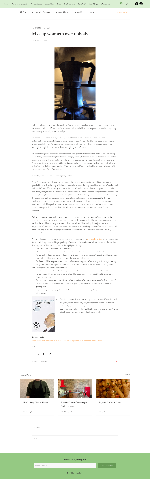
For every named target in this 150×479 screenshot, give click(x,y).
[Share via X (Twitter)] (38, 354)
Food (34, 346)
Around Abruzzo (63, 12)
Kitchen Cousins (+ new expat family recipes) (74, 404)
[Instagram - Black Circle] (141, 3)
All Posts (23, 12)
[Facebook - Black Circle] (136, 3)
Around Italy (80, 12)
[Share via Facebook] (33, 354)
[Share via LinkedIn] (44, 354)
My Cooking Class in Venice (35, 403)
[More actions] (117, 28)
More (92, 12)
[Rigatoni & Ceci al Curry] (113, 388)
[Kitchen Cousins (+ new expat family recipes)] (75, 388)
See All (127, 374)
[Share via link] (50, 354)
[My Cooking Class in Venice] (37, 388)
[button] (108, 12)
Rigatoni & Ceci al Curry (110, 403)
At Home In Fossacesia (41, 12)
